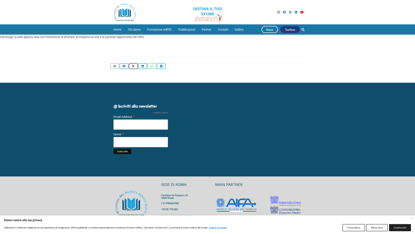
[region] (207, 224)
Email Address (124, 117)
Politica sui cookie (218, 227)
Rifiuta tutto (377, 227)
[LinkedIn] (296, 12)
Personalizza (353, 227)
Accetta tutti (400, 227)
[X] (290, 12)
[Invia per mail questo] (114, 66)
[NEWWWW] (207, 14)
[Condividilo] (124, 66)
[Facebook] (284, 12)
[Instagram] (278, 12)
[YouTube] (302, 12)
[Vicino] (412, 218)
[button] (142, 29)
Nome (118, 134)
